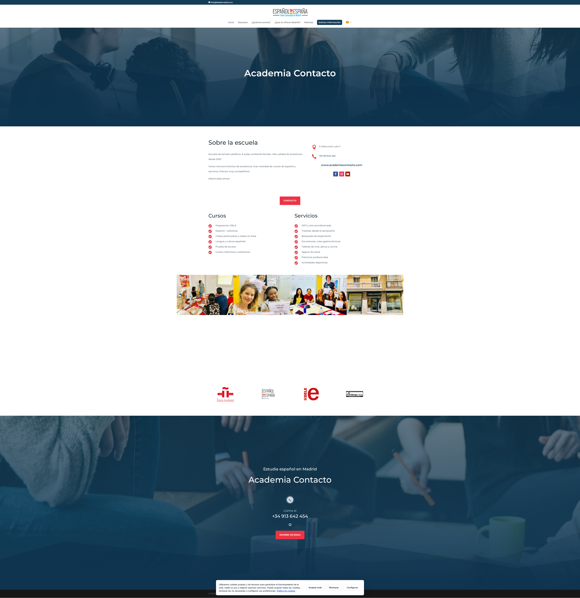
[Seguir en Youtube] (347, 174)
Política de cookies (286, 591)
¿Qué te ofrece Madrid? (287, 22)
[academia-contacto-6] (205, 315)
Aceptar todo (315, 587)
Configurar (352, 587)
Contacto (290, 200)
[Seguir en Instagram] (341, 174)
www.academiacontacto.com (341, 165)
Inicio (231, 22)
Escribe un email (290, 534)
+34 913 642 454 (327, 155)
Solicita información (330, 22)
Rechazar (334, 587)
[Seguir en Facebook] (335, 174)
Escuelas (243, 22)
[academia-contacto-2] (261, 315)
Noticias (308, 22)
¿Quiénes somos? (261, 22)
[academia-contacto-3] (375, 315)
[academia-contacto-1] (318, 315)
